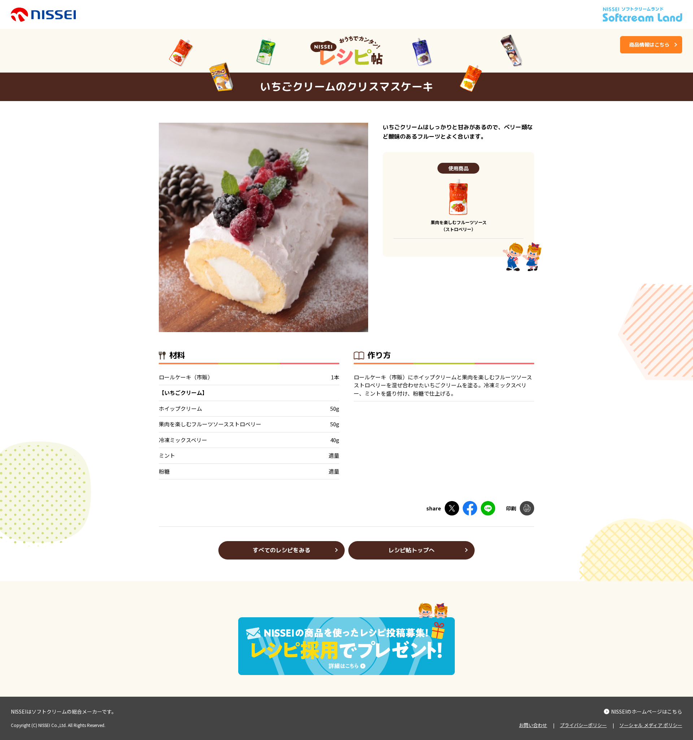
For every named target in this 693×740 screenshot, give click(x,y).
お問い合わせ (533, 725)
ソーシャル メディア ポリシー (650, 725)
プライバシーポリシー (583, 725)
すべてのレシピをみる (281, 550)
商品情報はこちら (649, 44)
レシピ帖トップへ (411, 550)
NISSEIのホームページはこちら (646, 711)
